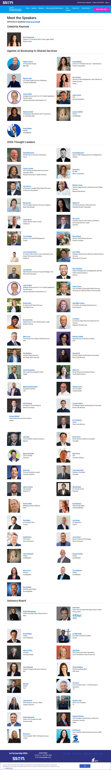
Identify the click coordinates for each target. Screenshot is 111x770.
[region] (55, 766)
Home (28, 8)
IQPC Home (66, 754)
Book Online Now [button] (101, 9)
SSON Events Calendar (84, 2)
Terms (96, 754)
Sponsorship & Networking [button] (54, 8)
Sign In (107, 2)
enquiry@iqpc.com (45, 757)
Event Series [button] (86, 8)
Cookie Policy (87, 754)
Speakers (41, 8)
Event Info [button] (75, 8)
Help (101, 754)
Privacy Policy (76, 754)
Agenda (34, 8)
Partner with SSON (98, 2)
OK (85, 766)
